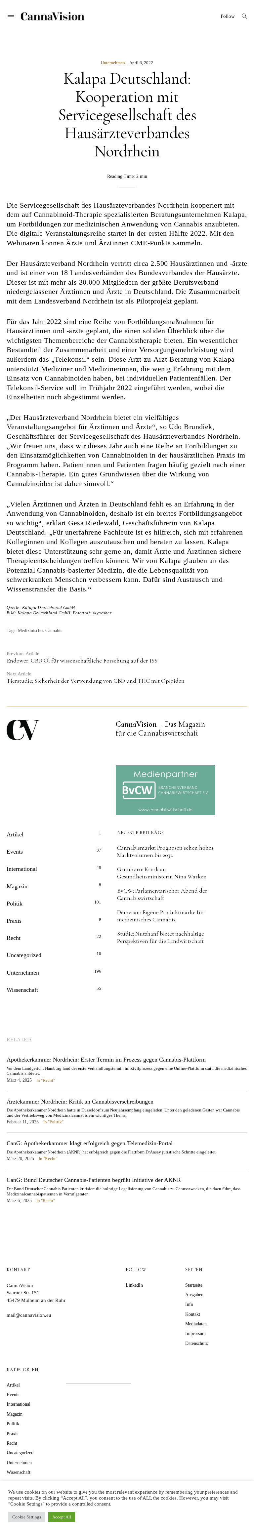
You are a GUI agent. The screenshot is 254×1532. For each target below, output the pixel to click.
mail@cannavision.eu (29, 1315)
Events (15, 851)
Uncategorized (24, 955)
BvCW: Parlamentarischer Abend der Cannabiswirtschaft (162, 894)
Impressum (195, 1333)
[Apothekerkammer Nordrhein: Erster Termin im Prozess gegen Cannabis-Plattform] (127, 1073)
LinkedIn (134, 1285)
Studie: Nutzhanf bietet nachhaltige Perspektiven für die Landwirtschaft (160, 937)
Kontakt (192, 1314)
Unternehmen (113, 62)
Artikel (15, 834)
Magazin (17, 886)
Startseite (193, 1285)
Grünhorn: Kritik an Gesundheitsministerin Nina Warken (162, 873)
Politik (14, 903)
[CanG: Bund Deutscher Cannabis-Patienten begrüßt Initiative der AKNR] (127, 1193)
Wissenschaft (22, 990)
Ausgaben (194, 1294)
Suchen (150, 1375)
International (22, 869)
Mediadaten (196, 1323)
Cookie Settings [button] (26, 1516)
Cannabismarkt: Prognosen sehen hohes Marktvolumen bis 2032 (165, 851)
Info (189, 1304)
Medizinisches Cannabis (40, 630)
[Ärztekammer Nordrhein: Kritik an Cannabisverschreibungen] (127, 1115)
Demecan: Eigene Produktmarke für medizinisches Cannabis (160, 915)
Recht (14, 938)
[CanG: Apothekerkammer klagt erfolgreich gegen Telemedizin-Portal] (127, 1154)
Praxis (14, 920)
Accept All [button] (61, 1516)
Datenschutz (196, 1343)
